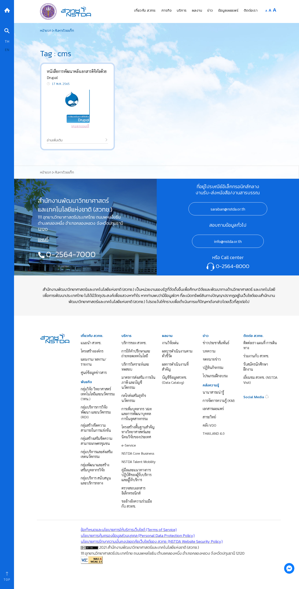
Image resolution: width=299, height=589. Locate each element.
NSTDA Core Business (137, 453)
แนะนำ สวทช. (91, 342)
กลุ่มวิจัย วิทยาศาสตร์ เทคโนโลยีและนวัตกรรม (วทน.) (98, 394)
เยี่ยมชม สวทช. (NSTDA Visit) (260, 380)
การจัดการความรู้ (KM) (219, 400)
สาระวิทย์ (209, 417)
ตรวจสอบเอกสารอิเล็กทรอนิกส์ (133, 490)
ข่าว (206, 335)
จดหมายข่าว (212, 359)
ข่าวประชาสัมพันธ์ (216, 342)
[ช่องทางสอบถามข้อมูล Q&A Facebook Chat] (289, 568)
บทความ (209, 351)
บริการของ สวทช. (133, 342)
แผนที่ (43, 239)
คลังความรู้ (211, 385)
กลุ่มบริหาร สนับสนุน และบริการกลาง (96, 480)
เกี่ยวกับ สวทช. (92, 335)
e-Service (128, 445)
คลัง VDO (209, 425)
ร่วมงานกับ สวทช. (256, 356)
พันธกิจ (86, 381)
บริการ (126, 335)
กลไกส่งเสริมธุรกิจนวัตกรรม (133, 398)
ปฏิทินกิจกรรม (213, 367)
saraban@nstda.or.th (228, 209)
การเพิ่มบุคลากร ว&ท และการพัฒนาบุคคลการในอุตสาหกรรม (136, 414)
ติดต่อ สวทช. (253, 335)
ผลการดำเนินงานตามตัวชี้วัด (177, 353)
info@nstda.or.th (228, 241)
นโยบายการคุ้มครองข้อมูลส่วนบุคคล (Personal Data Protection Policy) (138, 535)
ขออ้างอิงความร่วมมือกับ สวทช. (136, 503)
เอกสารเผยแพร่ (213, 408)
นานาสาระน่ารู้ (213, 392)
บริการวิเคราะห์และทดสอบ (135, 367)
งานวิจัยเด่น (170, 342)
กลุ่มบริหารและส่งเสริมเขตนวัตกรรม (97, 454)
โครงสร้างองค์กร (92, 351)
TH (7, 41)
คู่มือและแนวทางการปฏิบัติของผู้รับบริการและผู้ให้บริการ (136, 475)
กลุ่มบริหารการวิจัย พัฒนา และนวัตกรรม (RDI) (96, 412)
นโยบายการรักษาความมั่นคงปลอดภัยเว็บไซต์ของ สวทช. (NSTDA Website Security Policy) (152, 541)
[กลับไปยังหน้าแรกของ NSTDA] (7, 10)
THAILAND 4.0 (214, 433)
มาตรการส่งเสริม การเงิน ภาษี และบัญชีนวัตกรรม (138, 382)
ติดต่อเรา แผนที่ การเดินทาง (260, 345)
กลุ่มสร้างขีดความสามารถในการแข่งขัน (96, 428)
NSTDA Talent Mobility (138, 461)
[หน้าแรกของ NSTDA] (55, 338)
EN (7, 49)
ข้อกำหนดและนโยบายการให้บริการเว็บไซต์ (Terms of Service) (129, 530)
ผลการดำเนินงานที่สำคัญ (175, 367)
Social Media (254, 396)
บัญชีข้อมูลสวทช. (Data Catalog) (174, 380)
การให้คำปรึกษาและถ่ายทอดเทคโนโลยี (135, 353)
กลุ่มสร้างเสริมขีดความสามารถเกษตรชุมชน (96, 441)
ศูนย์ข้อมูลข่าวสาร (94, 372)
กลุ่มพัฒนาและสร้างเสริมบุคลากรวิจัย (95, 467)
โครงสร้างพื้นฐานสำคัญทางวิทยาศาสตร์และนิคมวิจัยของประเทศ (138, 432)
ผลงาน (167, 335)
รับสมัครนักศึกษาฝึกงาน (255, 367)
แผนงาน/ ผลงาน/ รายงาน (93, 361)
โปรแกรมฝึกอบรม (215, 375)
